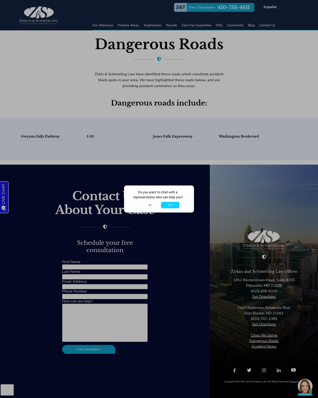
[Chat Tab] (159, 199)
